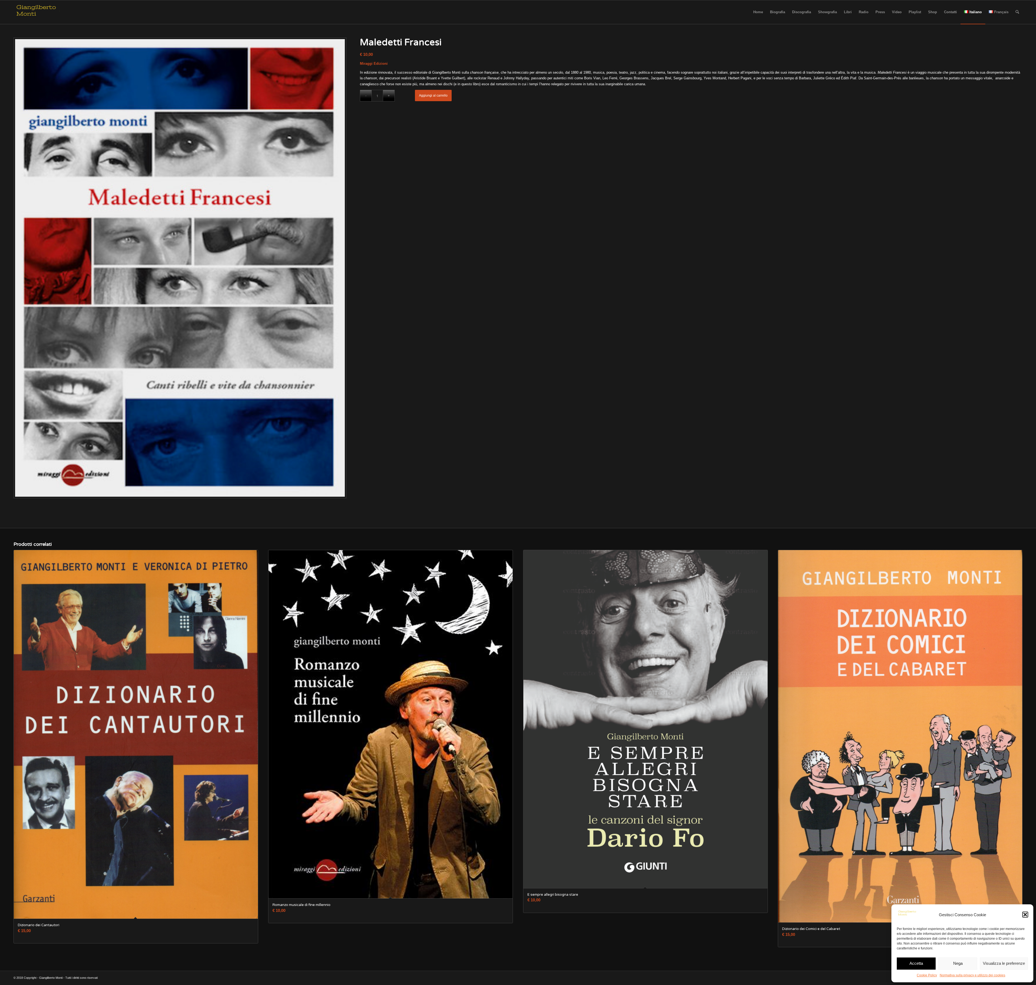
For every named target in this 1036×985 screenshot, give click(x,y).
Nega (958, 963)
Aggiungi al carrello (433, 95)
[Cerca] (1017, 12)
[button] (1025, 914)
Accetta (916, 963)
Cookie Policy (927, 975)
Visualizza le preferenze (1004, 963)
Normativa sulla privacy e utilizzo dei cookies (972, 975)
